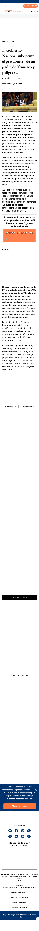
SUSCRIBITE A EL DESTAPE (19, 232)
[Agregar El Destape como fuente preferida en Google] (19, 88)
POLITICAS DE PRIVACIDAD (19, 897)
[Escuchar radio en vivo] (3, 11)
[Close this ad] (37, 918)
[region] (19, 33)
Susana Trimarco (27, 406)
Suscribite (19, 806)
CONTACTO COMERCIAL (19, 902)
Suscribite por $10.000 (30, 6)
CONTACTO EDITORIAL (19, 907)
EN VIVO (34, 11)
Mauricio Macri (10, 406)
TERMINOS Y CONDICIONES (19, 893)
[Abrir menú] (3, 6)
